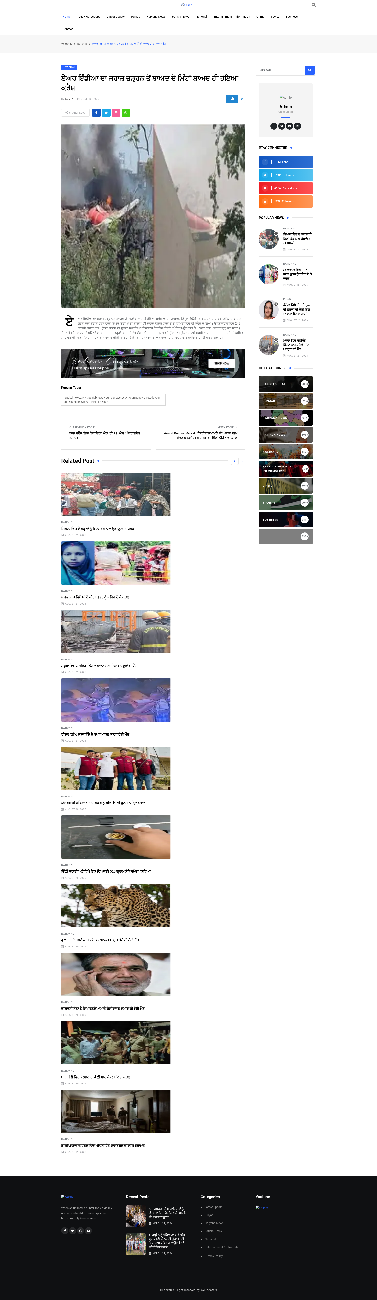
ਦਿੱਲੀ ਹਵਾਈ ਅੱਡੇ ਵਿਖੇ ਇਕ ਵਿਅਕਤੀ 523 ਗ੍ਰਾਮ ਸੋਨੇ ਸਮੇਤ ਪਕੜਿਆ (106, 871)
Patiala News (180, 16)
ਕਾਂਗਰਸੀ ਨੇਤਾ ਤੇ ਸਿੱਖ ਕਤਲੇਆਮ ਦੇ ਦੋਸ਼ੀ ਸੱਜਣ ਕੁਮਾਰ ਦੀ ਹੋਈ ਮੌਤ (103, 1008)
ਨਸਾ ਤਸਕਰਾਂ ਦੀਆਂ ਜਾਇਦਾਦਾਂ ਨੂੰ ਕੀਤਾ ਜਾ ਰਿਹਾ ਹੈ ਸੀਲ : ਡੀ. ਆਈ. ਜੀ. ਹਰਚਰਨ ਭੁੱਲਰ (167, 1213)
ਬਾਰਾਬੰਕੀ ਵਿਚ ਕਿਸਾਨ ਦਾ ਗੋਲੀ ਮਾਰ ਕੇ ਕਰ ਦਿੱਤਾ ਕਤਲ (95, 1077)
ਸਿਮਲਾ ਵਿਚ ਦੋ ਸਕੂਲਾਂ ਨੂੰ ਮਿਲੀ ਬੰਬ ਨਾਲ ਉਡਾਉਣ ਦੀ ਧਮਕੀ (98, 529)
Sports (275, 16)
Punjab (135, 16)
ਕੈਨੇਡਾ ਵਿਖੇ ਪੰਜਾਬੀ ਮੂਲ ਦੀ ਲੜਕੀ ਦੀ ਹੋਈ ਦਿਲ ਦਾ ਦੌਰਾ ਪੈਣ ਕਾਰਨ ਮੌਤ (296, 309)
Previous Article (83, 427)
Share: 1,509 (76, 113)
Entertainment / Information (231, 16)
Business (292, 16)
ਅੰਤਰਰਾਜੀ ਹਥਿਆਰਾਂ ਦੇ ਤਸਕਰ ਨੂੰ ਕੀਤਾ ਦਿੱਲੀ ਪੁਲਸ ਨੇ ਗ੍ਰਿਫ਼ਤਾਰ (103, 803)
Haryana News (156, 16)
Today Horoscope (88, 16)
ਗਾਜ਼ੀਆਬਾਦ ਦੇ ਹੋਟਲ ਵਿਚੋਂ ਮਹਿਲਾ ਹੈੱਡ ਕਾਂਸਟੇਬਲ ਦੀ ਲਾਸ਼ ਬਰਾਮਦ (103, 1146)
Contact (67, 29)
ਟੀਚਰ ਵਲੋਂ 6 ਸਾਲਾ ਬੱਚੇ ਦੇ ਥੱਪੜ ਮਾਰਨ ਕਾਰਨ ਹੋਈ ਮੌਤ (95, 734)
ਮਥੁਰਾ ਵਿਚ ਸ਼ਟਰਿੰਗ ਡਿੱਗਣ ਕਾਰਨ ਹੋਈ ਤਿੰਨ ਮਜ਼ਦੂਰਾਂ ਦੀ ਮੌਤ (99, 666)
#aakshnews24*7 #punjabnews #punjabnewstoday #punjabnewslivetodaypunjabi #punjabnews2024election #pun (112, 399)
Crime (260, 16)
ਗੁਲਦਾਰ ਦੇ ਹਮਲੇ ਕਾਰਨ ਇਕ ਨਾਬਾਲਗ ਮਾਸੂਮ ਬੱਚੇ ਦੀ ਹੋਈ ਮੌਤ (100, 940)
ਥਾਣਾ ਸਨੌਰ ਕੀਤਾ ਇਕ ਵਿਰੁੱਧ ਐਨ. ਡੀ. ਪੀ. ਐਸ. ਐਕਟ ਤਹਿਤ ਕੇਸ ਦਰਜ (104, 435)
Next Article (226, 427)
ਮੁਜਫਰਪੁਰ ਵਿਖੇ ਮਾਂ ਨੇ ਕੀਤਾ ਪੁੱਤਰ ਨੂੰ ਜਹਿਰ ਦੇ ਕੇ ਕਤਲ (95, 597)
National (201, 16)
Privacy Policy (214, 1256)
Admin (69, 99)
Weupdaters (208, 1290)
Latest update (116, 16)
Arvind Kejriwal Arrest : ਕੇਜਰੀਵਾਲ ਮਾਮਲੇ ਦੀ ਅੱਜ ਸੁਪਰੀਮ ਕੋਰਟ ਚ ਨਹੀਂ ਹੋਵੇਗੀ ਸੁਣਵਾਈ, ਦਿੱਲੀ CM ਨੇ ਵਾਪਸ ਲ (200, 435)
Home (66, 16)
